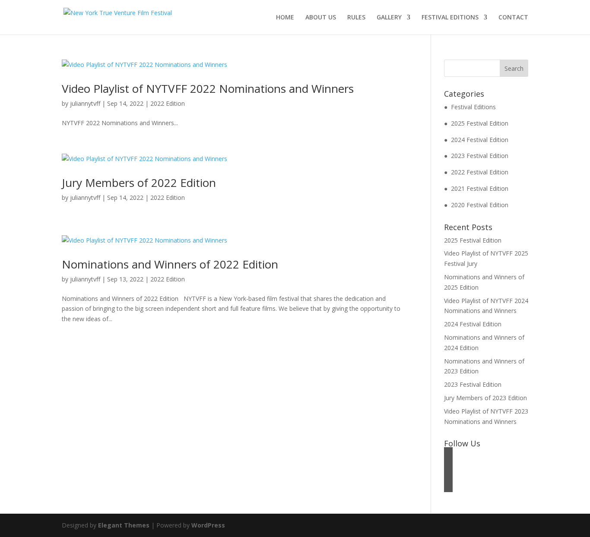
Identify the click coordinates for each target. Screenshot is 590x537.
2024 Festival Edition (472, 324)
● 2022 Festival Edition (476, 172)
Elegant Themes (123, 525)
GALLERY (389, 17)
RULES (356, 17)
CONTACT (513, 17)
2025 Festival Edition (472, 240)
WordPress (208, 525)
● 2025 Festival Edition (476, 123)
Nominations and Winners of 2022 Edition (170, 264)
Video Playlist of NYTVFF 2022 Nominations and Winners (208, 88)
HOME (285, 17)
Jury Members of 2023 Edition (485, 398)
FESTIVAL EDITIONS (450, 17)
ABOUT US (320, 17)
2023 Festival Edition (472, 384)
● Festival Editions (470, 107)
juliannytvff (85, 103)
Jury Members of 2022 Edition (139, 182)
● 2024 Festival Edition (476, 140)
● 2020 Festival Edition (476, 205)
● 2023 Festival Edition (476, 156)
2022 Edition (167, 103)
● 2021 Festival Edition (476, 188)
